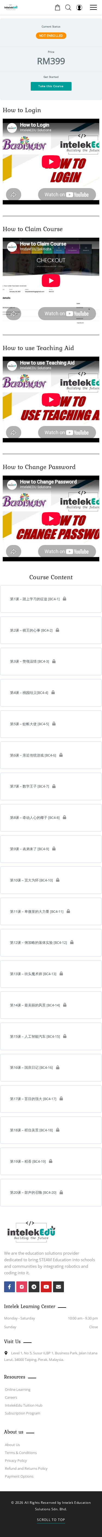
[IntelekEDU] (11, 7)
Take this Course (50, 86)
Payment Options (19, 1476)
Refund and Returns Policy (26, 1468)
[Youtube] (46, 1286)
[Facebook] (9, 1286)
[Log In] (79, 7)
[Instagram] (21, 1286)
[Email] (58, 1286)
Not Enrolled (51, 35)
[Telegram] (34, 1286)
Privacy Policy (16, 1460)
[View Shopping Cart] (57, 7)
